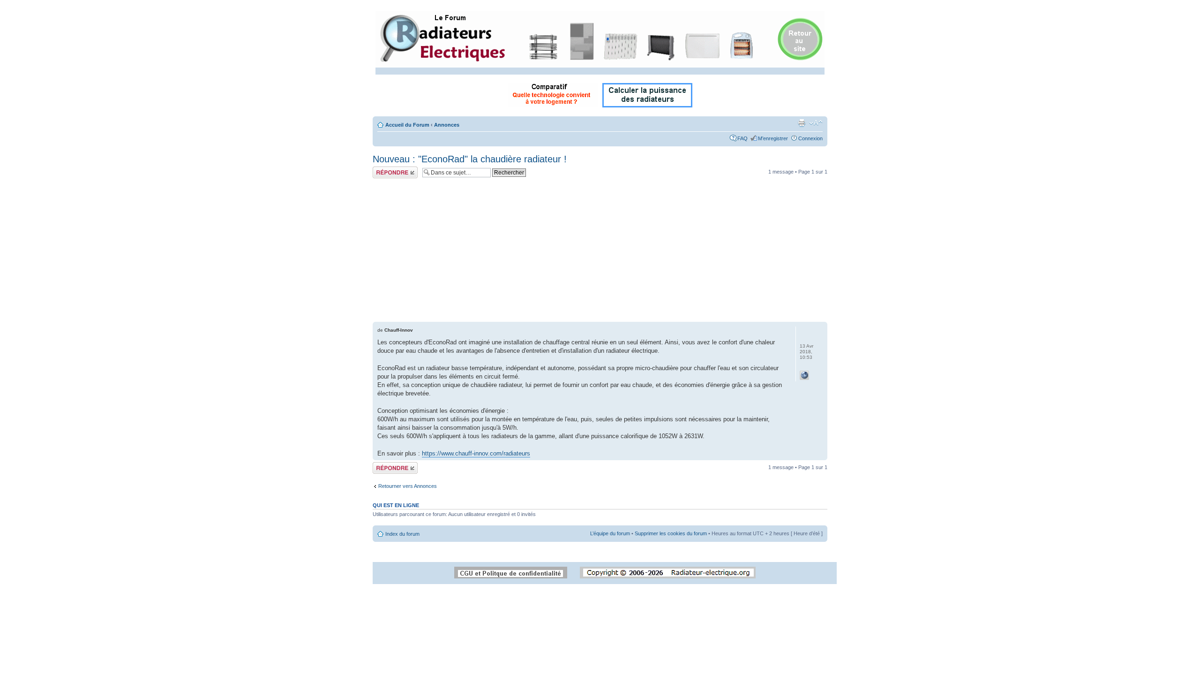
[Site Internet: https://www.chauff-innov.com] (804, 375)
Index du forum (402, 534)
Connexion (810, 138)
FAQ (742, 138)
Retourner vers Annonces (407, 486)
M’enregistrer (773, 138)
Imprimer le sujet (801, 123)
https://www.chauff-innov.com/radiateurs (476, 453)
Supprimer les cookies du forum (671, 533)
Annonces (446, 125)
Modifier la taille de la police (816, 123)
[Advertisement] (600, 251)
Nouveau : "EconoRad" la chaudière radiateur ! (470, 159)
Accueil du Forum (407, 125)
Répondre (384, 169)
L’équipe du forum (610, 533)
